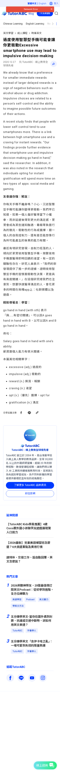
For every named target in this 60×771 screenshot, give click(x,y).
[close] (52, 15)
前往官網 (30, 493)
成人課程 (22, 33)
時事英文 (36, 33)
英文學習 (8, 33)
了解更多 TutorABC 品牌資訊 (30, 485)
